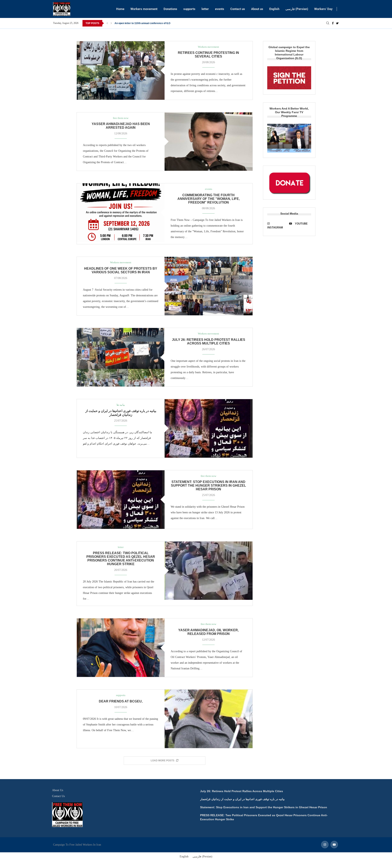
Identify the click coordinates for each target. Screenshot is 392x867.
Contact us (237, 9)
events (219, 9)
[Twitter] (337, 23)
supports (189, 9)
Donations (170, 9)
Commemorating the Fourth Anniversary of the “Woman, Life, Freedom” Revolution (208, 198)
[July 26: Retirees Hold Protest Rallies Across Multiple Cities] (121, 357)
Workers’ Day (323, 9)
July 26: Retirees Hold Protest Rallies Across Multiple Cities (208, 341)
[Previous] (107, 23)
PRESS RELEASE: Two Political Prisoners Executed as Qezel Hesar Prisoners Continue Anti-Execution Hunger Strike (120, 558)
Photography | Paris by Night (131, 23)
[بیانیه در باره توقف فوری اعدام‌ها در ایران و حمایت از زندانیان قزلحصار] (208, 428)
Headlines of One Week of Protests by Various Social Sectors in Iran (120, 270)
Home (120, 9)
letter (205, 9)
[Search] (328, 23)
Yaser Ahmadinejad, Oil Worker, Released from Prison (208, 632)
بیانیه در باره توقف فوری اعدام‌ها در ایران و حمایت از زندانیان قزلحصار (242, 799)
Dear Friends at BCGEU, (121, 701)
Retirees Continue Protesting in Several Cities (208, 54)
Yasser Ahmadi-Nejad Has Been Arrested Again (121, 125)
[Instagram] (325, 844)
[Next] (111, 23)
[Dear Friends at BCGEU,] (208, 719)
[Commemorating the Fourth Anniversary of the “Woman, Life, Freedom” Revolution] (121, 212)
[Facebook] (333, 23)
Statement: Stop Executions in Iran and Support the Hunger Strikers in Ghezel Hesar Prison (208, 485)
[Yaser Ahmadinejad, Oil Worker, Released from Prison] (121, 647)
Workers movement (143, 9)
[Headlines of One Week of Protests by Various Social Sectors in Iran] (208, 286)
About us (257, 9)
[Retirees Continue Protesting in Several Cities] (121, 70)
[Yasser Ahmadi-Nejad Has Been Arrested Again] (208, 141)
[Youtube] (334, 844)
